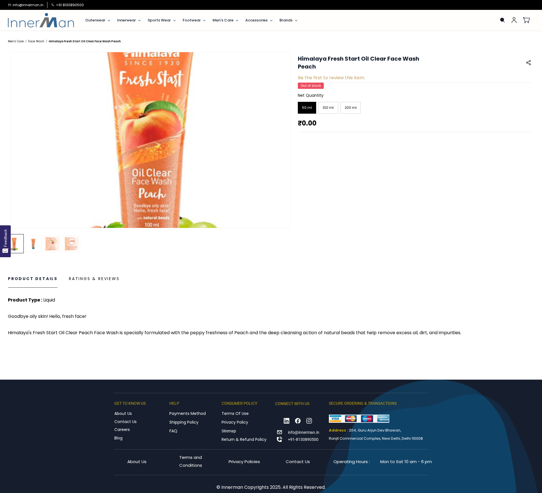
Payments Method (187, 413)
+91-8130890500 (303, 439)
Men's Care (16, 41)
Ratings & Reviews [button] (94, 278)
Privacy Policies (244, 462)
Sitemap (229, 431)
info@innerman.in (303, 432)
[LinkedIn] (286, 421)
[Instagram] (309, 421)
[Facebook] (298, 421)
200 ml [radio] (351, 107)
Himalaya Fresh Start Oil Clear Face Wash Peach (85, 41)
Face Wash (36, 41)
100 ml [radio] (328, 107)
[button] (528, 20)
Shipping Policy (183, 422)
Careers (122, 429)
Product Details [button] (33, 278)
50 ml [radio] (307, 107)
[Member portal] (514, 20)
